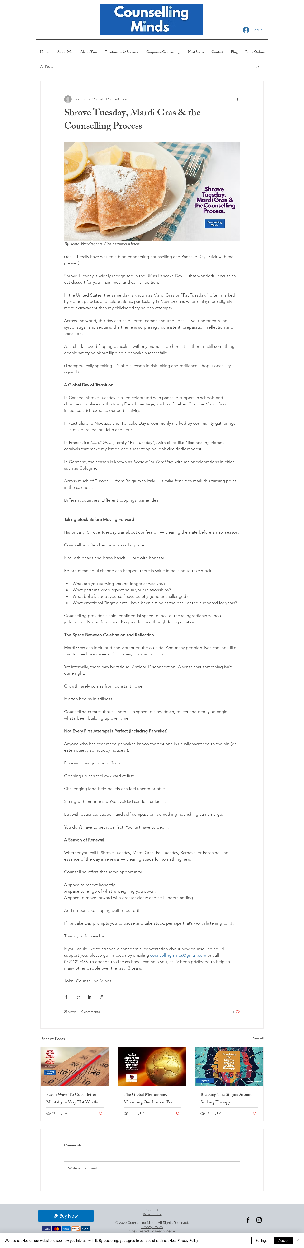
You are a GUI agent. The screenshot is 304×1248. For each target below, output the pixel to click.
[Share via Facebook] (66, 997)
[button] (257, 67)
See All (258, 1038)
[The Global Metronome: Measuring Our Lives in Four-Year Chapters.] (152, 1066)
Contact (152, 1210)
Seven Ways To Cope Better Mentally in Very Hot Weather (73, 1099)
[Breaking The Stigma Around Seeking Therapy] (229, 1066)
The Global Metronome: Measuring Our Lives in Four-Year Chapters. (150, 1099)
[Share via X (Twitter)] (78, 997)
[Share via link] (101, 997)
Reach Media (165, 1231)
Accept (283, 1240)
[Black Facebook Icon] (248, 1220)
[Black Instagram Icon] (259, 1220)
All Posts (46, 66)
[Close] (298, 1240)
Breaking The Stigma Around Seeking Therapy (226, 1099)
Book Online (152, 1214)
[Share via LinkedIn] (89, 997)
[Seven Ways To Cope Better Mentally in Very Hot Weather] (75, 1066)
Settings (261, 1240)
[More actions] (237, 99)
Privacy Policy (187, 1240)
